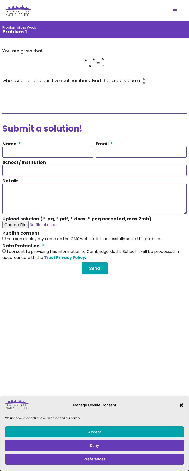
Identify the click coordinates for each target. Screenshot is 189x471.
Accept (94, 432)
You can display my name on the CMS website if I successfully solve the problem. (84, 238)
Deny (94, 445)
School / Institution (24, 162)
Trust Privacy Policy (64, 257)
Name (9, 144)
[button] (181, 405)
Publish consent (20, 233)
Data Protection (21, 246)
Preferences (94, 459)
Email (103, 144)
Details (10, 181)
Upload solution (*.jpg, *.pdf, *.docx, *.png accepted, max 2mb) (77, 219)
